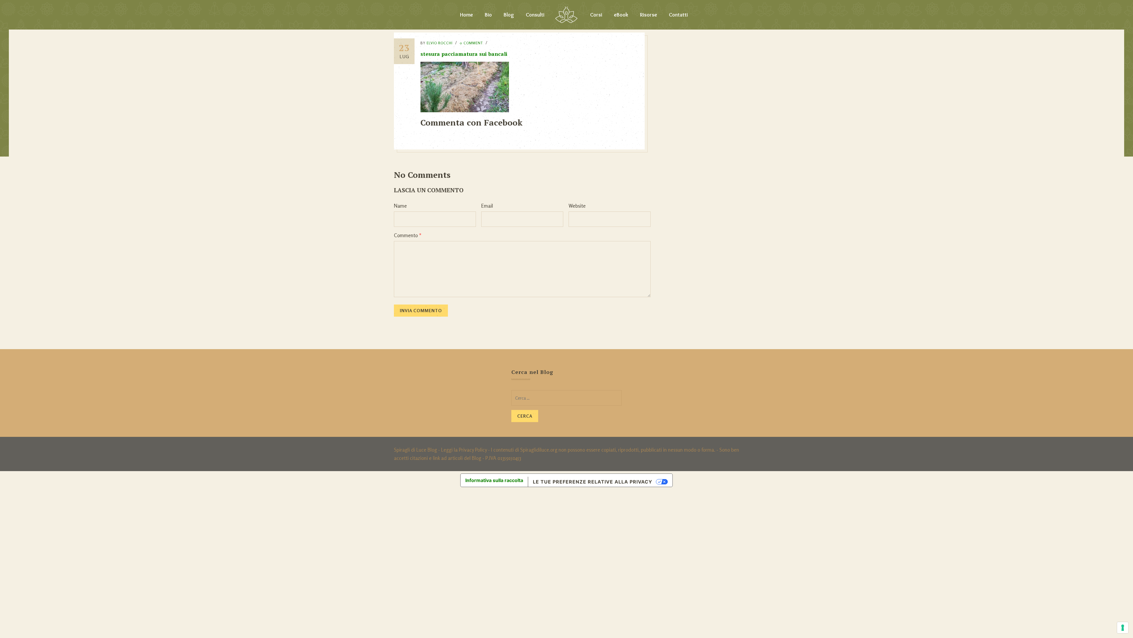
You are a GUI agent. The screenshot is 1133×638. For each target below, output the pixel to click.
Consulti (535, 15)
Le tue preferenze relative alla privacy (592, 482)
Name (400, 206)
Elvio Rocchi (440, 43)
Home (466, 15)
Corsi (596, 15)
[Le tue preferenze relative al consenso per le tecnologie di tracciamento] (1122, 627)
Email (487, 206)
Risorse (648, 15)
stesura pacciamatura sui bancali (463, 53)
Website (577, 206)
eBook (621, 15)
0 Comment (471, 43)
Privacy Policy (473, 450)
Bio (488, 15)
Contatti (678, 15)
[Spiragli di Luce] (566, 15)
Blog (509, 15)
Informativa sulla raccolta (494, 480)
